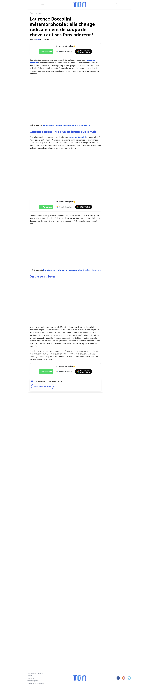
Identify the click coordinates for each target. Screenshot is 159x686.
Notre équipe (31, 678)
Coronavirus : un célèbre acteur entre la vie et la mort (67, 125)
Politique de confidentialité (35, 683)
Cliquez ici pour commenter (42, 386)
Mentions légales (32, 680)
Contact (29, 676)
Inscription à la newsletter (35, 673)
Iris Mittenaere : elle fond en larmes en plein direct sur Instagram (72, 270)
